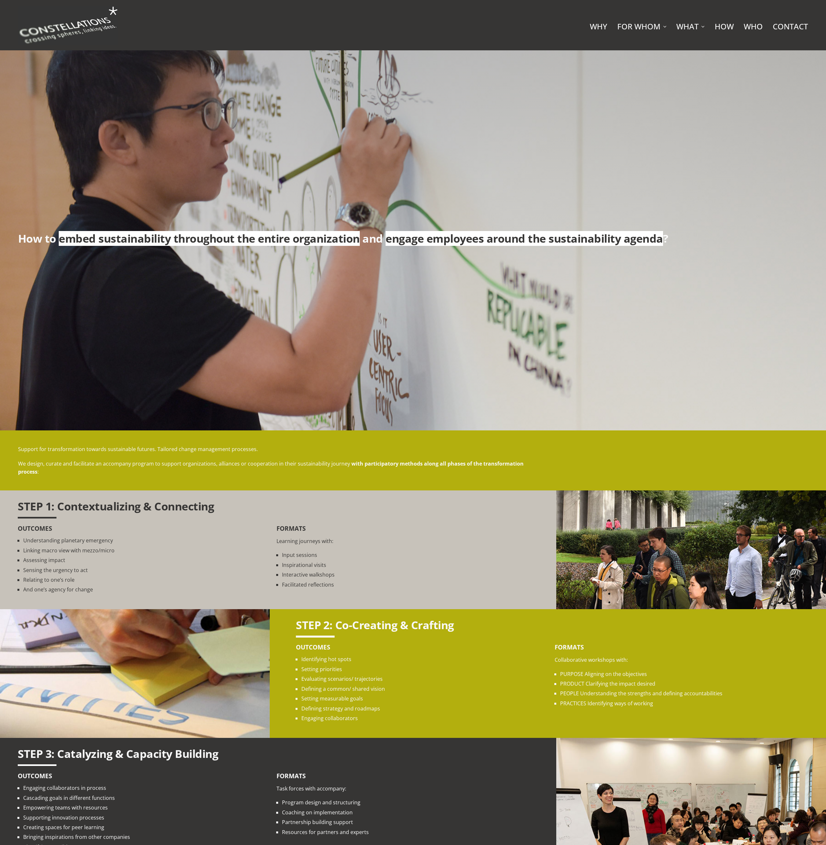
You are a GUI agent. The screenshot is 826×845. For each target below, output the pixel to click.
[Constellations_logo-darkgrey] (68, 7)
